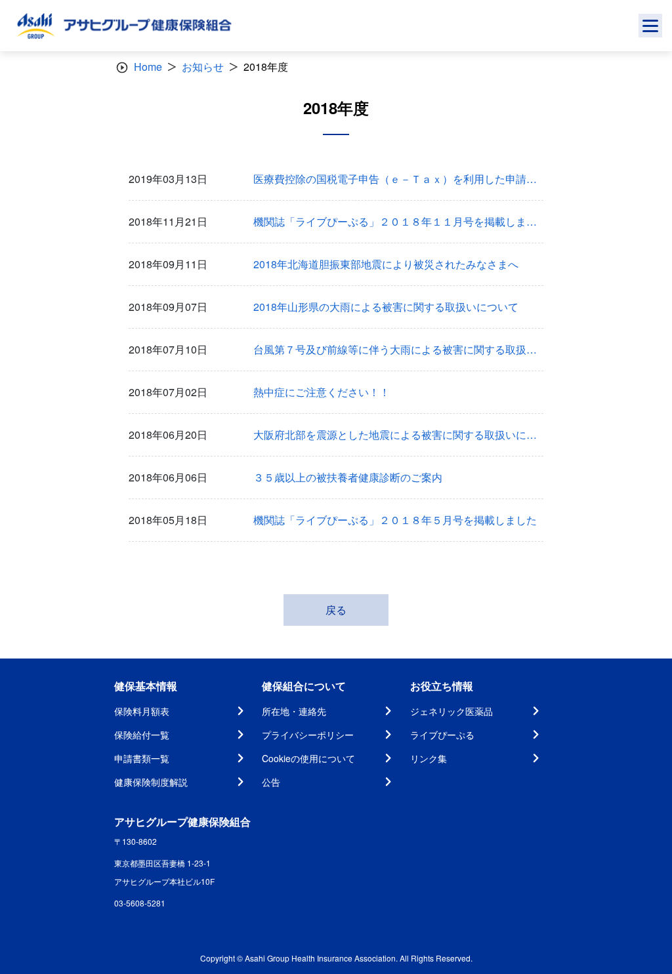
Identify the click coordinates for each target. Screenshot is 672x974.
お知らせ (203, 66)
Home (148, 66)
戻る (336, 609)
